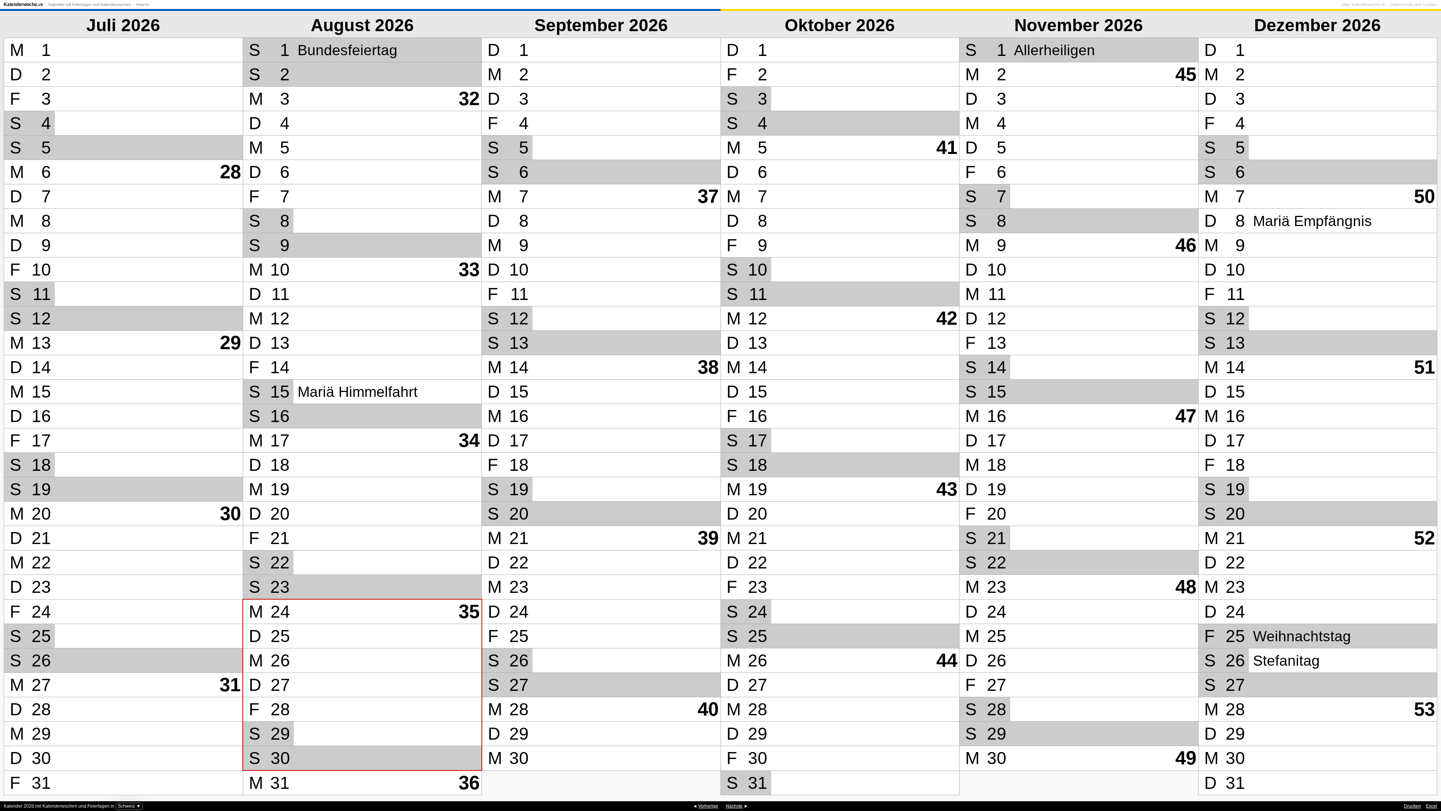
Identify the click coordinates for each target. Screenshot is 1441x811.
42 (946, 318)
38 (708, 367)
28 (230, 171)
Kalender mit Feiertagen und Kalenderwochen (89, 4)
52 (1424, 538)
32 (469, 98)
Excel (1431, 806)
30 (230, 513)
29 (230, 342)
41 (946, 147)
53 (1424, 709)
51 (1424, 367)
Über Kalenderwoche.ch (1363, 4)
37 (708, 196)
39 (708, 538)
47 (1185, 416)
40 (708, 709)
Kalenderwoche (23, 4)
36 (469, 782)
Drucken (1412, 806)
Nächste (734, 806)
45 (1185, 74)
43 (946, 489)
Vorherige (708, 806)
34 (469, 440)
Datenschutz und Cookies (1413, 4)
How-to (142, 4)
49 (1185, 758)
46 (1185, 245)
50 (1424, 196)
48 (1185, 586)
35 (469, 611)
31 (230, 684)
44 (946, 660)
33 (469, 269)
